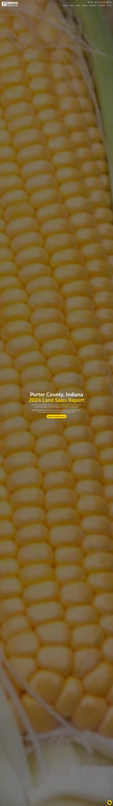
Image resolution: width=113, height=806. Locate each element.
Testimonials (101, 5)
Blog (110, 2)
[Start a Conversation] (109, 802)
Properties (84, 5)
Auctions (77, 5)
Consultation (92, 5)
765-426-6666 (101, 2)
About (71, 5)
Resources (65, 5)
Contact (109, 5)
